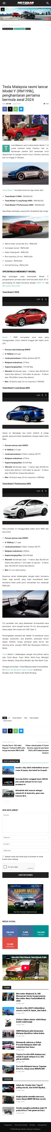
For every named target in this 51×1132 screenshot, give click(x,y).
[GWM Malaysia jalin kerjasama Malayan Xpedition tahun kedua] (8, 1034)
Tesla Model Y (8, 190)
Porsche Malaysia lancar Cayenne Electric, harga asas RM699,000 (31, 1067)
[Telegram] (21, 109)
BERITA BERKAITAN (11, 761)
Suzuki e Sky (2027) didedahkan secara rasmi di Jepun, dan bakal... (32, 1009)
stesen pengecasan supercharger (18, 670)
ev (9, 718)
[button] (4, 3)
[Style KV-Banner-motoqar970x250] (25, 21)
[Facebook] (4, 109)
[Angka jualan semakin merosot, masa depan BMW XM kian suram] (8, 1099)
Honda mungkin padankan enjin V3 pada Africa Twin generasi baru (31, 1109)
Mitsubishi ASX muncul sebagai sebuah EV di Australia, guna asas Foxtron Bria (29, 793)
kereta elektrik (17, 718)
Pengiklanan (8, 1125)
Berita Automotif (14, 25)
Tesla (4, 654)
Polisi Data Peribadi (20, 1125)
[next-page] (7, 801)
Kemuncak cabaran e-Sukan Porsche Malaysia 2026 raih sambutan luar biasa (28, 1044)
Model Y (6, 337)
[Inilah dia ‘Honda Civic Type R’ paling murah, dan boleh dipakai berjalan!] (8, 1088)
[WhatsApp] (15, 109)
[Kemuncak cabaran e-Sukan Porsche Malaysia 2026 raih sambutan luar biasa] (8, 1045)
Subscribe (10, 938)
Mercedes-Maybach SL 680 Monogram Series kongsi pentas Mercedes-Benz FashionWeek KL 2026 (31, 997)
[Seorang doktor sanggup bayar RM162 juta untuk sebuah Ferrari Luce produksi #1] (8, 782)
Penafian (32, 1125)
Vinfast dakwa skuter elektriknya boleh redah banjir (31, 1020)
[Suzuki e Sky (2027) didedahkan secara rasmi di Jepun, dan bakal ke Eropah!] (8, 770)
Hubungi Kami (42, 1125)
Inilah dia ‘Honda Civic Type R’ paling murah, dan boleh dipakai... (31, 1086)
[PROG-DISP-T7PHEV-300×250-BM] (25, 913)
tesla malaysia (34, 718)
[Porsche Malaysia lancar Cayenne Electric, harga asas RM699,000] (8, 1069)
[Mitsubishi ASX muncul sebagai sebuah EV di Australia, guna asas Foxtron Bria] (8, 793)
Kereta (28, 29)
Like (10, 926)
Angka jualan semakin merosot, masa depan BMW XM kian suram (31, 1097)
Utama (4, 25)
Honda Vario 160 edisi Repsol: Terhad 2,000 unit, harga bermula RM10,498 (13, 748)
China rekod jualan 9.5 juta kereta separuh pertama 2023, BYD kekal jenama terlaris (37, 749)
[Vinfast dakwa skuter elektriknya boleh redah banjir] (8, 1022)
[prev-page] (3, 801)
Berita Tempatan (19, 29)
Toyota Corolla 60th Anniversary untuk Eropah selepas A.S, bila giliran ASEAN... (30, 1056)
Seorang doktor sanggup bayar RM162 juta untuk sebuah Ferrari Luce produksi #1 (31, 782)
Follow (25, 926)
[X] (10, 109)
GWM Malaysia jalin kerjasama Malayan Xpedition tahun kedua (30, 1032)
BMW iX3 (41, 283)
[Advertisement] (25, 57)
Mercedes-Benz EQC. (11, 286)
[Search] (47, 3)
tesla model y (7, 721)
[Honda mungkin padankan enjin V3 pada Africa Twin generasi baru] (8, 1111)
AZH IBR (8, 104)
